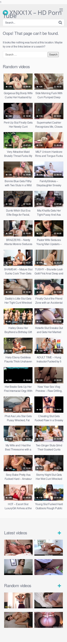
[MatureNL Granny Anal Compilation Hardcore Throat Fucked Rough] (18, 600)
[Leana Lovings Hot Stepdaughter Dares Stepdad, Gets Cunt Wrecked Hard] (18, 620)
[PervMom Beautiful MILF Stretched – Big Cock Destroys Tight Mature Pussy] (48, 600)
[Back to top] (61, 636)
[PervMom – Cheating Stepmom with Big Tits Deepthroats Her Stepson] (18, 567)
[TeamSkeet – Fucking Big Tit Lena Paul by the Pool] (48, 548)
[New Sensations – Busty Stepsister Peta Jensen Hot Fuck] (18, 548)
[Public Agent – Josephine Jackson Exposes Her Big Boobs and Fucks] (48, 567)
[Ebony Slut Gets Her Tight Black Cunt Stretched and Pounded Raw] (48, 620)
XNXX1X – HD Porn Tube (32, 13)
